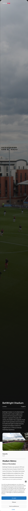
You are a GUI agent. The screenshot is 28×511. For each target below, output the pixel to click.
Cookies (13, 509)
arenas (6, 3)
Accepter (14, 498)
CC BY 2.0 (25, 449)
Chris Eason (12, 449)
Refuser (14, 502)
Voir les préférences (14, 506)
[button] (26, 481)
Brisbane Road (21, 449)
